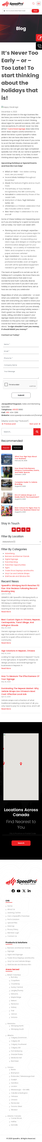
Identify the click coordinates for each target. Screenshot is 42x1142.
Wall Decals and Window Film (17, 576)
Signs (7, 567)
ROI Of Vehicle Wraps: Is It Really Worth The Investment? (27, 496)
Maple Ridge (16, 997)
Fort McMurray (16, 1051)
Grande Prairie (17, 1054)
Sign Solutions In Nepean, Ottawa (18, 650)
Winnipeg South (17, 1029)
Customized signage (16, 129)
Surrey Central (17, 987)
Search (21, 843)
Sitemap (10, 926)
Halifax (13, 1121)
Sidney (13, 1007)
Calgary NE (15, 1041)
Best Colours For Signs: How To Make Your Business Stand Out (27, 509)
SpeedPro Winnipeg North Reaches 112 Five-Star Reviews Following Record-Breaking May (20, 588)
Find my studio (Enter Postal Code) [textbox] (15, 11)
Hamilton (14, 1083)
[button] (4, 763)
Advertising (10, 553)
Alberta (10, 1035)
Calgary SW (15, 1047)
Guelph (14, 1079)
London (14, 1086)
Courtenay (15, 984)
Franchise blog (11, 562)
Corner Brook (16, 1118)
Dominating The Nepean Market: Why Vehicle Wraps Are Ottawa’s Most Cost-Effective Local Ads (20, 691)
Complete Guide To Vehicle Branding (26, 483)
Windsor (14, 1110)
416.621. (15, 409)
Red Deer (15, 1061)
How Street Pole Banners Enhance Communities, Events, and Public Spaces (27, 470)
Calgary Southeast (19, 1044)
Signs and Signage (15, 954)
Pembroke (15, 1103)
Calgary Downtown (19, 1037)
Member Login (13, 933)
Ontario (10, 1067)
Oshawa (14, 1096)
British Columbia (14, 975)
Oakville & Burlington (19, 1093)
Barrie (13, 1069)
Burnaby (14, 977)
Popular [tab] (6, 447)
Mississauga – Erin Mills (20, 1089)
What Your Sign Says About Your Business (26, 457)
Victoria (14, 1017)
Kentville (14, 1125)
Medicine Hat (16, 1057)
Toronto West (16, 1106)
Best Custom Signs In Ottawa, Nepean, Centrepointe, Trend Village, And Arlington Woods (20, 622)
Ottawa (14, 1099)
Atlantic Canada (14, 1116)
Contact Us (12, 936)
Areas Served (12, 969)
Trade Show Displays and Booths (19, 570)
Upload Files (12, 923)
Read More (6, 611)
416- (8, 412)
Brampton (15, 1073)
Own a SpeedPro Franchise (18, 916)
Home (9, 906)
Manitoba (11, 1023)
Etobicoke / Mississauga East (23, 1076)
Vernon (14, 1014)
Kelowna (14, 994)
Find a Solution (13, 919)
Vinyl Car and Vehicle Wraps (17, 573)
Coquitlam (15, 980)
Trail (12, 1010)
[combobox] (21, 10)
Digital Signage (11, 559)
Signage (10, 951)
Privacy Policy (12, 929)
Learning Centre (14, 912)
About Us (11, 909)
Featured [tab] (17, 447)
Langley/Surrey (17, 990)
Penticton (15, 1004)
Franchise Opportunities (15, 565)
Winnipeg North (17, 1026)
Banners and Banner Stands (17, 556)
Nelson (14, 1000)
